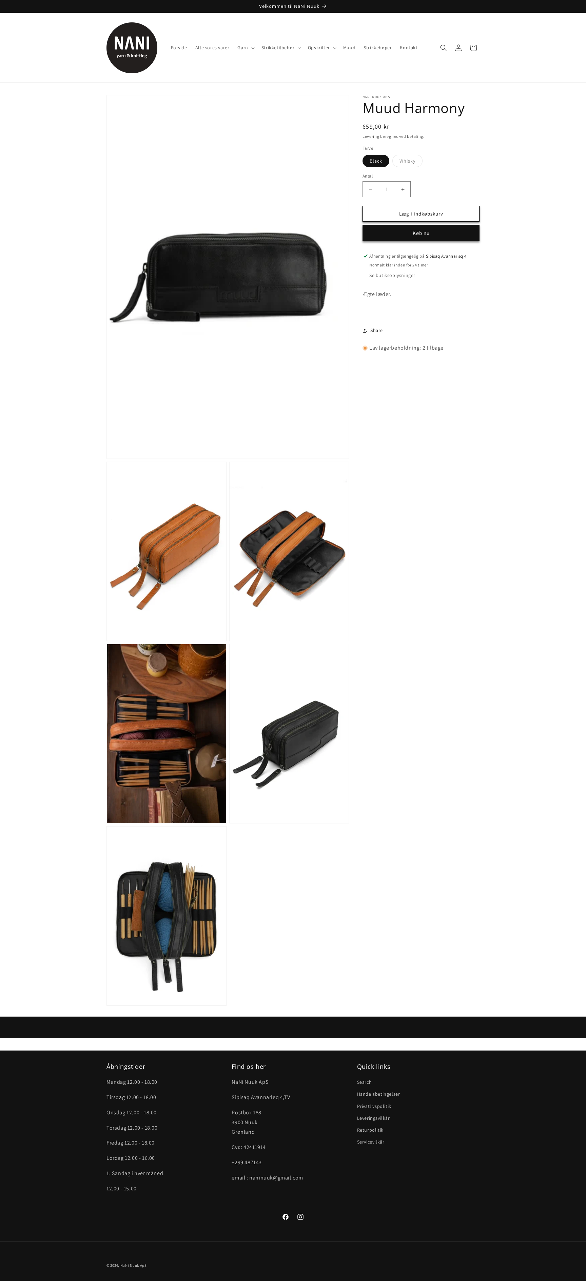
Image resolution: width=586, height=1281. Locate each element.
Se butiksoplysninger (392, 275)
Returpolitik (370, 1130)
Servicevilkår (371, 1142)
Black (376, 161)
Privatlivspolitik (374, 1106)
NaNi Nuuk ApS (133, 1265)
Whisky (411, 162)
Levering (371, 136)
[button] (245, 47)
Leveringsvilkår (373, 1118)
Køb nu (421, 233)
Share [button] (376, 330)
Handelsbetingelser (378, 1094)
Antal (368, 176)
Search (364, 1082)
